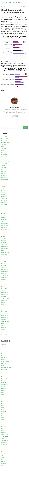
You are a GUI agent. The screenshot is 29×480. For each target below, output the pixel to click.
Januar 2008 (4, 267)
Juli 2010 (3, 210)
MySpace (3, 411)
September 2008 (5, 252)
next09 (2, 417)
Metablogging (4, 401)
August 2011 (4, 185)
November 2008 (4, 248)
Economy (3, 376)
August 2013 (4, 146)
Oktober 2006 (4, 296)
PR (2, 428)
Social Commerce (5, 440)
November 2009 (4, 225)
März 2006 (3, 309)
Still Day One (4, 2)
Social (2, 438)
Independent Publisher (11, 477)
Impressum (18, 2)
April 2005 (3, 331)
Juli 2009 (3, 233)
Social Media (4, 442)
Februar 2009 (4, 242)
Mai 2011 (3, 190)
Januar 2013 (4, 156)
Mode (2, 407)
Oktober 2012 (4, 160)
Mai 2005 (3, 329)
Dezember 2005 (4, 315)
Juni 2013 (3, 148)
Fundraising (3, 382)
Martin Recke (4, 6)
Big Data (3, 357)
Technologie (4, 451)
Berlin (2, 355)
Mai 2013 (3, 150)
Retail (2, 430)
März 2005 (3, 333)
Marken (3, 394)
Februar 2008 (4, 265)
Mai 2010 (3, 213)
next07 (2, 413)
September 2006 (5, 298)
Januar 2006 (4, 313)
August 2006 (4, 300)
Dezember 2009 (4, 223)
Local (2, 392)
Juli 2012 (3, 165)
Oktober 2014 (4, 140)
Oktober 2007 (4, 273)
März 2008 (3, 263)
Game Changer (4, 384)
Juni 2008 (3, 258)
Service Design (4, 434)
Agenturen (3, 344)
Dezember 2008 (4, 246)
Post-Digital (3, 426)
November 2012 (4, 158)
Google (3, 386)
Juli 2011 (3, 186)
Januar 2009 (4, 244)
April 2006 (3, 308)
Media (2, 398)
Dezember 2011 (4, 177)
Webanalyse (4, 463)
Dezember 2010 (4, 200)
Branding (3, 359)
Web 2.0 (3, 461)
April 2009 (3, 238)
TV (16, 6)
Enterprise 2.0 (4, 378)
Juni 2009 (3, 235)
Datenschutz (11, 2)
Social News (4, 444)
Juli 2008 (3, 256)
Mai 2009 (3, 236)
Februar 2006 (4, 311)
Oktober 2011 (4, 181)
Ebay (2, 374)
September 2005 (5, 321)
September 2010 (5, 206)
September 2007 (5, 275)
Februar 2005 (4, 334)
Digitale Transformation (6, 367)
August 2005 (4, 323)
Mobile (2, 405)
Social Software (4, 446)
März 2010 (3, 217)
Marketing (3, 396)
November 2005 (4, 317)
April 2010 (3, 215)
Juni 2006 (3, 304)
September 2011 (5, 183)
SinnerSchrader (4, 436)
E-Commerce (4, 373)
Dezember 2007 (4, 269)
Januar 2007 (4, 290)
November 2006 (4, 294)
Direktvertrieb (4, 369)
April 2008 (3, 261)
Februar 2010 (4, 219)
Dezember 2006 (4, 292)
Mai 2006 (3, 306)
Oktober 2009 (4, 227)
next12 (2, 423)
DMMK (3, 371)
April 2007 (3, 284)
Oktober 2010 (4, 204)
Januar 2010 (4, 221)
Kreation (3, 390)
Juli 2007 (3, 279)
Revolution (13, 6)
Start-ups (3, 449)
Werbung (3, 465)
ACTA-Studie (23, 16)
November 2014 (4, 138)
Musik (2, 409)
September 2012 (5, 161)
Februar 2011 (4, 196)
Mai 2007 (3, 283)
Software (3, 448)
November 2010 (4, 202)
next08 (2, 415)
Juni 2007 (3, 281)
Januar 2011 (4, 198)
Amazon (3, 348)
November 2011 (4, 179)
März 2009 (3, 240)
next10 (2, 419)
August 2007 (4, 277)
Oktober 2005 (4, 319)
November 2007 (4, 271)
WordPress (20, 477)
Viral (2, 459)
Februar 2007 (4, 288)
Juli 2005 (3, 325)
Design (2, 365)
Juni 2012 (3, 167)
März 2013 (3, 152)
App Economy (4, 350)
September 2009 (5, 229)
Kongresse (3, 388)
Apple (2, 351)
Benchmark (3, 353)
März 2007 (3, 286)
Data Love (3, 363)
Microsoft (3, 403)
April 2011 (3, 192)
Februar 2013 (4, 154)
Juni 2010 (3, 211)
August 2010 (4, 208)
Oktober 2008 (4, 250)
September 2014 (5, 142)
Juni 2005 (3, 327)
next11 (2, 421)
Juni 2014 (3, 144)
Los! (25, 127)
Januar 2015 (4, 136)
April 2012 (3, 171)
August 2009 (4, 231)
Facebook (3, 380)
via (2, 90)
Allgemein (3, 346)
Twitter (2, 457)
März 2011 (3, 194)
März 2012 (3, 173)
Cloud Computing (5, 361)
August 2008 (4, 254)
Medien (9, 6)
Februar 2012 (4, 175)
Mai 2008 (3, 259)
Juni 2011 (3, 188)
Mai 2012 (3, 169)
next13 (2, 424)
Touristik (3, 453)
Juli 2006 (3, 302)
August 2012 (4, 163)
